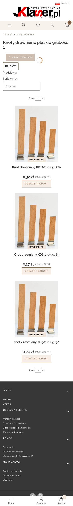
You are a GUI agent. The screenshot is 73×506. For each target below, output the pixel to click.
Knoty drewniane (25, 34)
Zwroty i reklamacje (13, 432)
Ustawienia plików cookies (17, 456)
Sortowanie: (10, 78)
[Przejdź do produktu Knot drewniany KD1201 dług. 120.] (36, 134)
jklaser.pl (7, 34)
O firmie (7, 404)
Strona (32, 98)
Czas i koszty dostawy (14, 423)
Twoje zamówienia (12, 471)
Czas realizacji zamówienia (17, 427)
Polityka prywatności (13, 451)
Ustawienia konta (12, 475)
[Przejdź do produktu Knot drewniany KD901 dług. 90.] (36, 309)
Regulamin (8, 447)
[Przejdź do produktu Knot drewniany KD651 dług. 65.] (36, 221)
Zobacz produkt (36, 183)
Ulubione (7, 480)
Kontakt (7, 399)
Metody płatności (12, 418)
